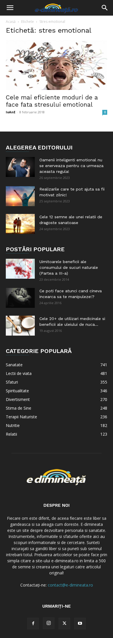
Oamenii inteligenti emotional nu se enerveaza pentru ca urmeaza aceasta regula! (71, 166)
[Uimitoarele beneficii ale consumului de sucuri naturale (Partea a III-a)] (20, 269)
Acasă (11, 21)
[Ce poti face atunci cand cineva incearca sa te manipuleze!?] (20, 298)
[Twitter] (64, 623)
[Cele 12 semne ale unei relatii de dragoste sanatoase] (20, 224)
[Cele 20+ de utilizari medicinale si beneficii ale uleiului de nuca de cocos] (20, 326)
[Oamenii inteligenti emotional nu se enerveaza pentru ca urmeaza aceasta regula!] (20, 167)
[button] (10, 8)
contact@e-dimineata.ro (70, 585)
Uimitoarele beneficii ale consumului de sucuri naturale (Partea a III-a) (68, 267)
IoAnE (10, 112)
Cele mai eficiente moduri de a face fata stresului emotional (52, 101)
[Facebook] (33, 623)
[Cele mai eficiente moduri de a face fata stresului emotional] (56, 65)
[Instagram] (48, 623)
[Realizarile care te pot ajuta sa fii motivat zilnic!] (20, 196)
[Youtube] (80, 623)
